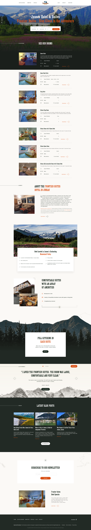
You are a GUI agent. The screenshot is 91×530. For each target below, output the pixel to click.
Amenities (29, 2)
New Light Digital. (61, 527)
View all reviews (45, 389)
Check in (35, 27)
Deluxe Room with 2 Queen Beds (47, 128)
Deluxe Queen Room (44, 146)
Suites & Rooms (22, 2)
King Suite (42, 91)
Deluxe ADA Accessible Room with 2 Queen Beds (51, 164)
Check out (43, 27)
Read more (16, 437)
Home (15, 519)
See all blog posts (45, 443)
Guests (49, 27)
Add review (74, 366)
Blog (59, 2)
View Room (64, 121)
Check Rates (56, 29)
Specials (35, 2)
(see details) (56, 66)
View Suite (64, 66)
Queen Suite (43, 53)
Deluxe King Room (44, 110)
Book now (70, 2)
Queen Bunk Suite (44, 73)
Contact (64, 2)
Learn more (43, 216)
